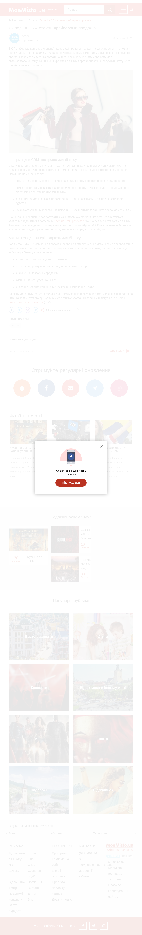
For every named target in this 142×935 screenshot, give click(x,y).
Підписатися (71, 482)
